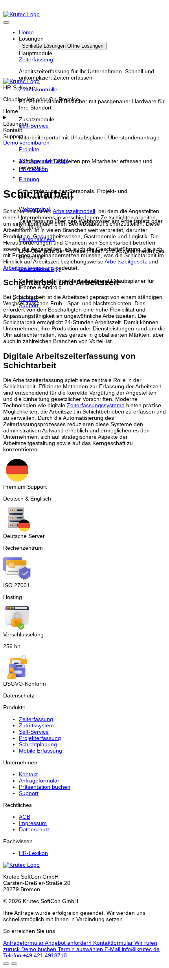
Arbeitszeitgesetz (126, 261)
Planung (29, 179)
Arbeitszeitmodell (74, 211)
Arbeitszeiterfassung (28, 268)
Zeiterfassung (36, 59)
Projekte (29, 149)
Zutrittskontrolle (38, 89)
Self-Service (34, 125)
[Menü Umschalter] (6, 22)
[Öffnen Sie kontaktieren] (6, 963)
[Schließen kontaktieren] (14, 963)
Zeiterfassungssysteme (96, 405)
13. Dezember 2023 (43, 161)
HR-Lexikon (33, 169)
